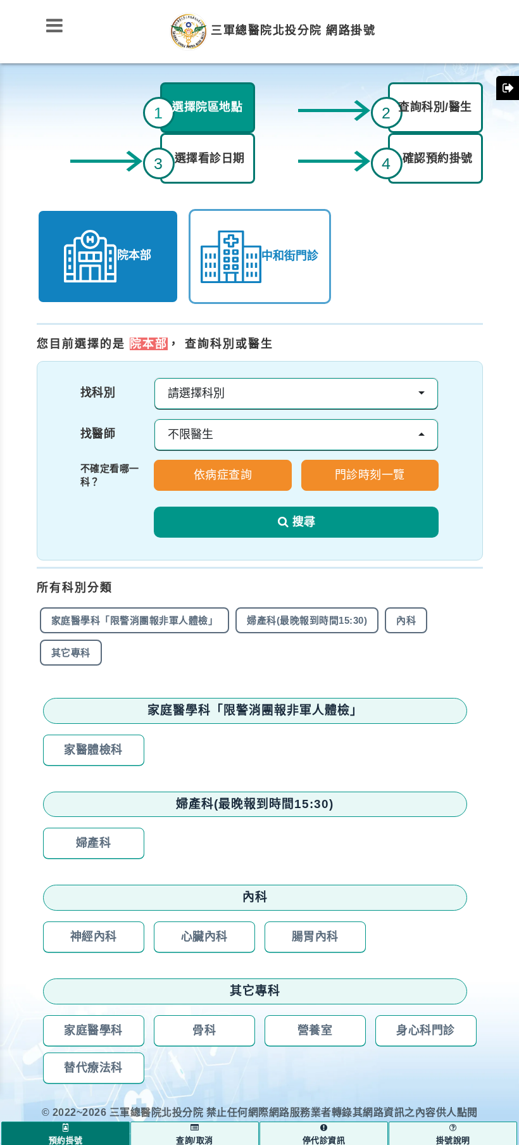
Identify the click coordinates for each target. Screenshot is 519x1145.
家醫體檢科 (93, 749)
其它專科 (71, 652)
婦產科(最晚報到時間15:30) (307, 620)
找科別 (98, 392)
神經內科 (93, 936)
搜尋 (303, 522)
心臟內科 (204, 936)
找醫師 (98, 433)
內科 (406, 620)
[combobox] (296, 393)
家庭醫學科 (93, 1030)
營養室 (315, 1030)
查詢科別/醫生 (435, 107)
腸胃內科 (315, 936)
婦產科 (93, 843)
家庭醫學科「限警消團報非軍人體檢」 (134, 620)
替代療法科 (93, 1067)
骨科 (204, 1030)
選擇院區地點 (207, 107)
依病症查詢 (223, 475)
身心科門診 (425, 1030)
